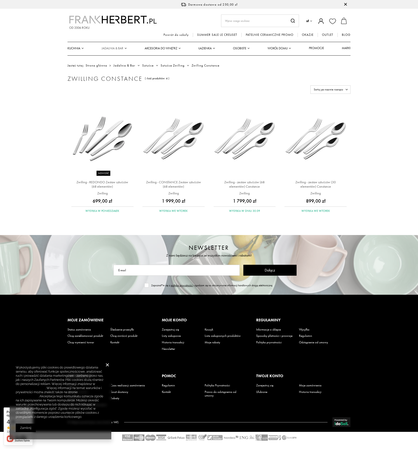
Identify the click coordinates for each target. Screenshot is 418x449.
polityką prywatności (182, 285)
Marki (346, 48)
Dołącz (270, 270)
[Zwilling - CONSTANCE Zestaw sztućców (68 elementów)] (173, 139)
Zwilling (102, 193)
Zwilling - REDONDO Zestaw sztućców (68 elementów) (102, 184)
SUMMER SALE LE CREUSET (217, 35)
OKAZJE (308, 35)
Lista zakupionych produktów (223, 336)
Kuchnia (73, 48)
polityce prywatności (30, 388)
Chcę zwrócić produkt (123, 336)
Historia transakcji (173, 342)
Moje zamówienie (85, 320)
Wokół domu (278, 48)
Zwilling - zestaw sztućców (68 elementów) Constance (244, 184)
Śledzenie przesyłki (122, 329)
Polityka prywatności (269, 342)
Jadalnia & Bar (112, 48)
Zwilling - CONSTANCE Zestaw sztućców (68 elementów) (173, 184)
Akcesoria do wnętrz (161, 48)
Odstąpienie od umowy (313, 342)
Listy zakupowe (171, 336)
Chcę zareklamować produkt (85, 336)
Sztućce (148, 65)
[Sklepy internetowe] (341, 422)
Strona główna (96, 65)
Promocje (316, 48)
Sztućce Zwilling (173, 65)
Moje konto (174, 320)
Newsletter (209, 248)
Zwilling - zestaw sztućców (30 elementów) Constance (315, 184)
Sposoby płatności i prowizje (274, 336)
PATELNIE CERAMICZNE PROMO (269, 35)
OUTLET (327, 35)
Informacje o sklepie (268, 329)
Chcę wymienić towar (80, 342)
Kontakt (114, 342)
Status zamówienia (79, 329)
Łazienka (205, 48)
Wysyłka (304, 329)
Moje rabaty (212, 342)
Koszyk (209, 329)
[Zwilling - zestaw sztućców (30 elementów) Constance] (315, 139)
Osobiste (239, 48)
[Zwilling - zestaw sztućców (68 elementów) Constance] (244, 139)
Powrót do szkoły (176, 35)
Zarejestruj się (170, 329)
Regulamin (305, 336)
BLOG (346, 35)
